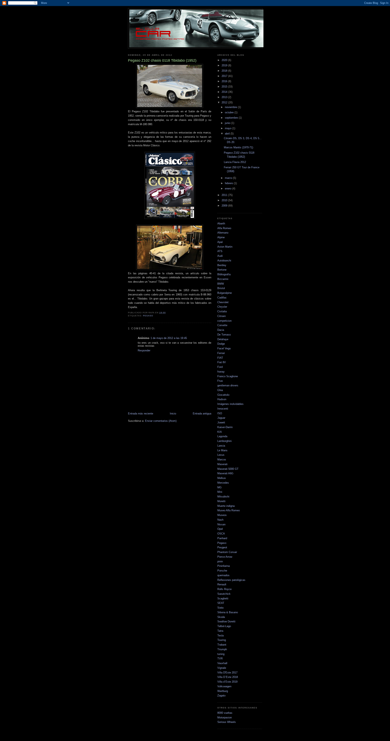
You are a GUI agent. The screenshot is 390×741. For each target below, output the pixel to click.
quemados (223, 575)
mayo (228, 128)
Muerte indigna (226, 505)
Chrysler (222, 306)
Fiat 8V (221, 362)
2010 (225, 200)
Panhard (222, 538)
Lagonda (222, 436)
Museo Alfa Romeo (228, 510)
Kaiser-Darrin (225, 427)
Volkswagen (224, 686)
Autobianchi (224, 260)
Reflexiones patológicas (231, 579)
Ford (220, 366)
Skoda (221, 617)
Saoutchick (224, 593)
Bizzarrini (222, 279)
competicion (224, 320)
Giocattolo (223, 394)
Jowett (221, 422)
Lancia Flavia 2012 (235, 162)
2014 (225, 91)
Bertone (221, 269)
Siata (220, 607)
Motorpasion (224, 717)
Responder (144, 350)
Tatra (220, 630)
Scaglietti (222, 598)
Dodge (221, 343)
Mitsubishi (223, 496)
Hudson (221, 399)
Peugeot (222, 547)
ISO (219, 413)
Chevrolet (223, 302)
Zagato (221, 695)
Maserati (222, 464)
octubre (229, 112)
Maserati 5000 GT (227, 468)
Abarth (221, 223)
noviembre (231, 107)
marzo (229, 177)
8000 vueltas (224, 712)
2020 (225, 60)
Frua (220, 380)
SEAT (220, 602)
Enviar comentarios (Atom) (161, 420)
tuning (220, 654)
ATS (219, 251)
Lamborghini (224, 441)
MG (219, 487)
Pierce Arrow (224, 556)
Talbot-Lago (224, 626)
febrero (229, 183)
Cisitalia (222, 311)
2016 (225, 81)
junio (228, 123)
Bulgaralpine (224, 292)
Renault (221, 584)
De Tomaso (224, 334)
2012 (225, 102)
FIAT (220, 357)
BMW (220, 283)
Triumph (222, 649)
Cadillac (222, 297)
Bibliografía (224, 274)
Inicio (173, 413)
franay (221, 371)
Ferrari (221, 353)
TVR (220, 658)
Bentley (221, 265)
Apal (220, 242)
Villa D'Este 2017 (227, 672)
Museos (222, 515)
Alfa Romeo (224, 228)
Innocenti (222, 408)
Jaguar (221, 417)
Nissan (221, 524)
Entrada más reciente (140, 413)
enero (228, 188)
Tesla (220, 635)
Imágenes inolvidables (230, 403)
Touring (221, 640)
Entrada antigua (202, 413)
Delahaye (222, 339)
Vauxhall (222, 663)
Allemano (222, 232)
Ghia (220, 390)
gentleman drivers (227, 385)
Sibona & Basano (227, 612)
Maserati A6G (225, 473)
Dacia (220, 329)
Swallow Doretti (226, 621)
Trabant (221, 644)
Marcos (221, 459)
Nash (220, 519)
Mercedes (223, 482)
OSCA (221, 533)
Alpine (221, 237)
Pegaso (148, 316)
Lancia (221, 445)
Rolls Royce (224, 589)
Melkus (221, 478)
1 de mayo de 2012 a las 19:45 (169, 338)
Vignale (221, 667)
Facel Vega (224, 348)
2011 (225, 195)
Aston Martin (224, 246)
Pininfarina (223, 565)
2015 (225, 86)
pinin (220, 561)
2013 (225, 97)
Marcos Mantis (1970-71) (238, 147)
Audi (220, 255)
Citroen (221, 316)
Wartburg (222, 691)
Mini (219, 491)
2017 (225, 76)
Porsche (222, 570)
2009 (225, 205)
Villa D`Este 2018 (227, 677)
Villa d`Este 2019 (227, 681)
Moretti (221, 501)
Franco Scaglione (227, 376)
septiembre (232, 117)
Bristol (221, 288)
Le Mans (222, 450)
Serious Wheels (226, 722)
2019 (225, 65)
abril (228, 133)
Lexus (220, 454)
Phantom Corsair (227, 552)
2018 (225, 70)
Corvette (222, 325)
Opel (220, 528)
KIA (219, 431)
